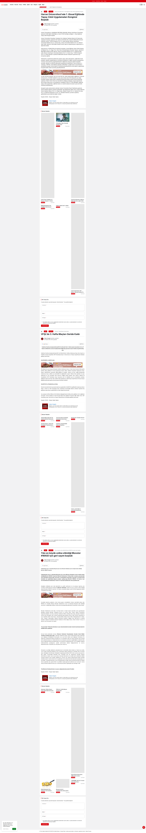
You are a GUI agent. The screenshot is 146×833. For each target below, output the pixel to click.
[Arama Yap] (144, 4)
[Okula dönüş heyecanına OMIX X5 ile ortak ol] (77, 733)
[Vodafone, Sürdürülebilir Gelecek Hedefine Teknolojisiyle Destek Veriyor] (62, 467)
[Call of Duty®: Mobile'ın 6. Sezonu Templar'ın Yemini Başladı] (47, 158)
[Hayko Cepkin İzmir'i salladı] (62, 249)
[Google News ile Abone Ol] (45, 29)
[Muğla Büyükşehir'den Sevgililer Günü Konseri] (47, 249)
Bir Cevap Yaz (45, 299)
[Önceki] (47, 7)
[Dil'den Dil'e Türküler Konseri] (77, 418)
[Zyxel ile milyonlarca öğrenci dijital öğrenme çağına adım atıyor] (77, 158)
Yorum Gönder (45, 325)
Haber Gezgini (47, 23)
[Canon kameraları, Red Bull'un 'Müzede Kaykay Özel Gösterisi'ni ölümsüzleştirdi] (77, 249)
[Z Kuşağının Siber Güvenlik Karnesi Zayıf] (62, 158)
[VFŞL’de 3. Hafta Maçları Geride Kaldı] (62, 733)
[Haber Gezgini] (4, 4)
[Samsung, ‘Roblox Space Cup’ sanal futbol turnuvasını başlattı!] (47, 733)
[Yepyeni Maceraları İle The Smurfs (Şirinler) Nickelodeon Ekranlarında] (47, 418)
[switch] (141, 4)
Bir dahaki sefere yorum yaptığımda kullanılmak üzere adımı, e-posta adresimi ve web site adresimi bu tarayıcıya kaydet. (62, 322)
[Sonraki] (48, 7)
